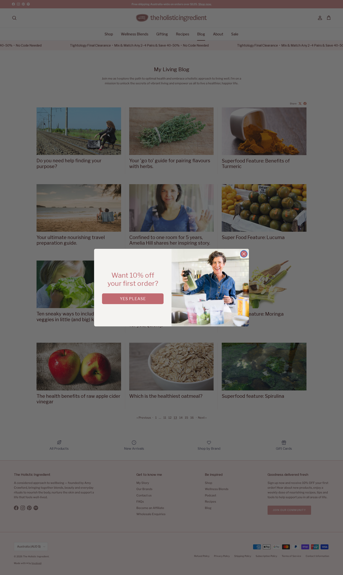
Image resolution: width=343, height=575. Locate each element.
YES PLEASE (133, 298)
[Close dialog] (243, 253)
